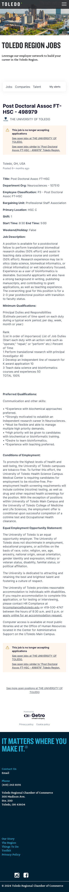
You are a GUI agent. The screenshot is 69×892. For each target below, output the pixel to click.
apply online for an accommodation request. (32, 615)
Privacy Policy (11, 854)
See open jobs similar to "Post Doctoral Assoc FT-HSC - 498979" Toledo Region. (36, 148)
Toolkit (6, 850)
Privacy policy (26, 724)
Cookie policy (43, 724)
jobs (9, 86)
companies (22, 86)
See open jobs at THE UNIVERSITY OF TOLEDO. (34, 140)
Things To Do (10, 846)
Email (5, 773)
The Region (9, 843)
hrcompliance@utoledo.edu (21, 607)
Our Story (8, 839)
